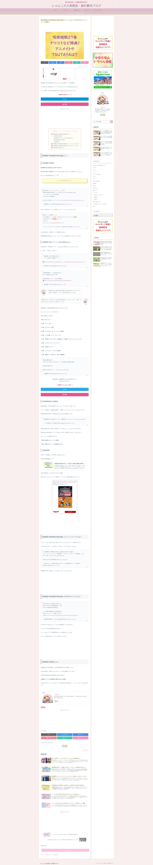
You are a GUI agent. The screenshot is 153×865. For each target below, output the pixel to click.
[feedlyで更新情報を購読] (55, 701)
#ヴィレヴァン (46, 222)
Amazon (65, 99)
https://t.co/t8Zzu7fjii (63, 559)
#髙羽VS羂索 (63, 280)
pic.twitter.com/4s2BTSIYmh (57, 222)
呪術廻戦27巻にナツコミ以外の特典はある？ (63, 138)
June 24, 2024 (67, 204)
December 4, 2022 (70, 423)
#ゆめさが (45, 220)
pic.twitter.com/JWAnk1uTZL (77, 200)
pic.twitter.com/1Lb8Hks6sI (62, 369)
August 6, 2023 (76, 226)
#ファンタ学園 (63, 262)
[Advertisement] (65, 26)
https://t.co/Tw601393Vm (64, 200)
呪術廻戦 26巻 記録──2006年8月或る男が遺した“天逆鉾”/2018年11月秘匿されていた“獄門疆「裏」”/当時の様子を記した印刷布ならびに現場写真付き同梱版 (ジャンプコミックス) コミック (64, 482)
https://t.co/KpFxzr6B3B (80, 419)
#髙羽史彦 (69, 262)
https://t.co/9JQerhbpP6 (57, 615)
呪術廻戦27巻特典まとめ (58, 147)
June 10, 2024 (63, 373)
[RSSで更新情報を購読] (57, 701)
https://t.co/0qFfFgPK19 (58, 555)
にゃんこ (56, 694)
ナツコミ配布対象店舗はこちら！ (65, 180)
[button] (85, 62)
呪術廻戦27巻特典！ (58, 136)
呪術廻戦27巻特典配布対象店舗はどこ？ (62, 134)
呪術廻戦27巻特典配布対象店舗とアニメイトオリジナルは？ (66, 143)
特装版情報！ (57, 141)
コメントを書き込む (65, 850)
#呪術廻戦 (69, 192)
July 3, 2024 (63, 265)
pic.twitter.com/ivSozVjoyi (79, 262)
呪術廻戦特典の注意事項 (59, 139)
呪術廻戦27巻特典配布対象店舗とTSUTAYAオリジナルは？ (66, 145)
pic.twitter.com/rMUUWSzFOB (70, 615)
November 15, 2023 (71, 619)
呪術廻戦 (43, 707)
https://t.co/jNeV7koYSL (49, 262)
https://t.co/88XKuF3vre (49, 280)
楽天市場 (65, 104)
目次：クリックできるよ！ (63, 131)
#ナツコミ (59, 190)
